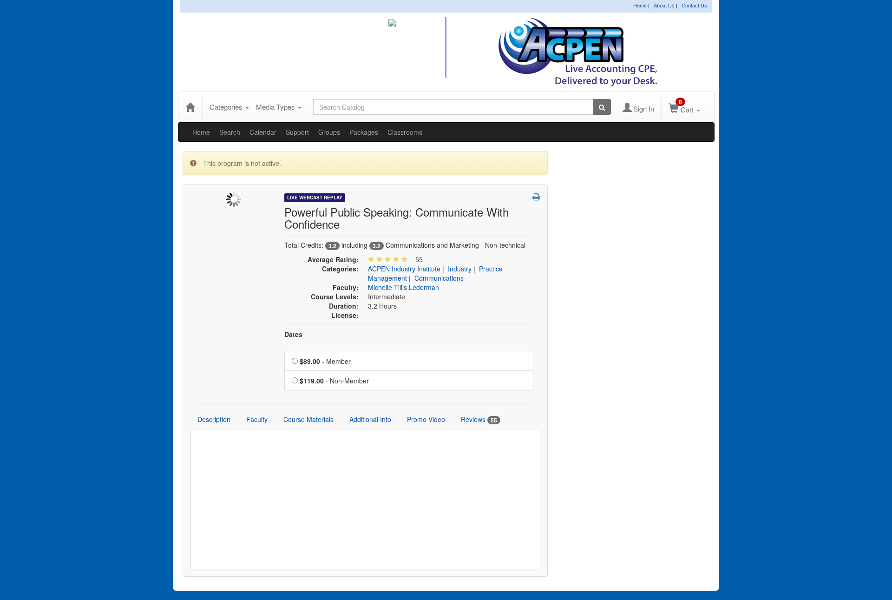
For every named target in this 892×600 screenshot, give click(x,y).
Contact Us (694, 5)
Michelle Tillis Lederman (403, 287)
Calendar (262, 132)
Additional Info (370, 419)
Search (229, 132)
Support (297, 132)
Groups (329, 132)
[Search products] (602, 107)
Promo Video (426, 419)
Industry (460, 268)
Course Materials (308, 419)
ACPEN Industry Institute (404, 268)
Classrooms (404, 132)
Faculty (257, 419)
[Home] (190, 107)
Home (640, 5)
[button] (536, 197)
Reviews (479, 419)
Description (213, 419)
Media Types (276, 107)
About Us (664, 5)
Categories (227, 107)
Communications (439, 278)
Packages (363, 132)
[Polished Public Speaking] (233, 198)
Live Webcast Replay (314, 197)
